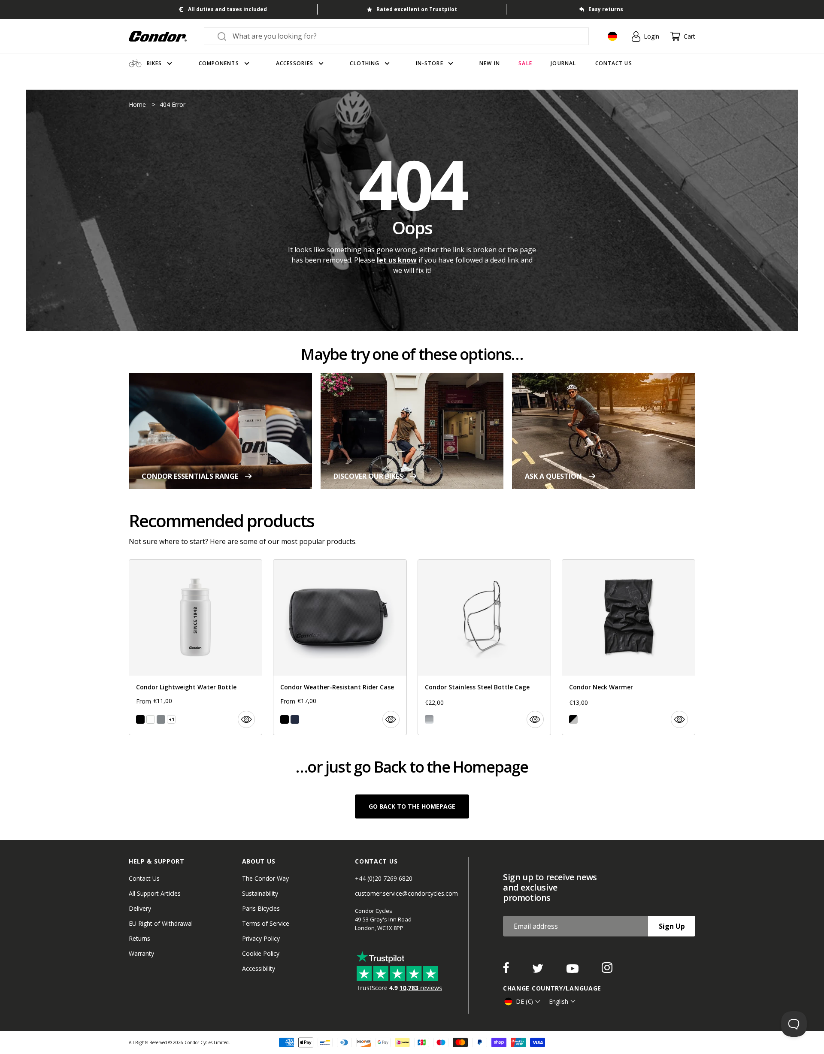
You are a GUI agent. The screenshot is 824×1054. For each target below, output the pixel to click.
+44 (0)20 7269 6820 (383, 878)
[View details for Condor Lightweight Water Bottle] (195, 647)
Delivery (140, 908)
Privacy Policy (261, 938)
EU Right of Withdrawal (161, 923)
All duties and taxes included (227, 9)
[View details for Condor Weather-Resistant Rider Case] (339, 647)
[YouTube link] (573, 970)
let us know (397, 260)
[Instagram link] (607, 970)
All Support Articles (155, 893)
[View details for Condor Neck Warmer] (628, 647)
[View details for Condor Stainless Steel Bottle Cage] (484, 647)
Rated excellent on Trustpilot (416, 9)
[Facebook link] (507, 970)
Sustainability (260, 893)
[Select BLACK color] (140, 719)
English (558, 1001)
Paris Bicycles (261, 908)
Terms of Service (265, 923)
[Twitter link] (538, 970)
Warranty (141, 953)
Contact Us (144, 878)
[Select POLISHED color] (429, 719)
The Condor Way (265, 878)
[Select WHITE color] (150, 719)
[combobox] (404, 36)
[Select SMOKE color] (161, 719)
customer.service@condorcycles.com (406, 893)
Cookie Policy (260, 953)
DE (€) (524, 1001)
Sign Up (672, 926)
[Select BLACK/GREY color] (573, 719)
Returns (139, 938)
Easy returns (605, 9)
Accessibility (258, 968)
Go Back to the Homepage (412, 806)
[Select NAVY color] (295, 719)
